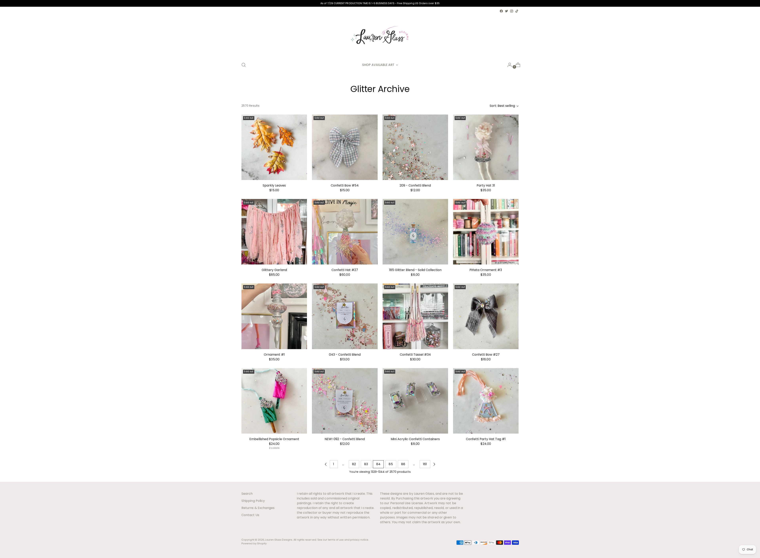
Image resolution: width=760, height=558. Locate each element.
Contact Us (250, 515)
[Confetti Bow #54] (344, 147)
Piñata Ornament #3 (485, 270)
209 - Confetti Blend (415, 185)
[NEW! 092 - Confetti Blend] (344, 401)
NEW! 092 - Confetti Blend (345, 439)
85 (391, 464)
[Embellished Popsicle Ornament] (274, 401)
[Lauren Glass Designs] (380, 36)
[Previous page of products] (325, 464)
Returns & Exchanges (258, 508)
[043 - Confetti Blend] (344, 316)
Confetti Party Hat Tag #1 (486, 439)
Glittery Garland (274, 270)
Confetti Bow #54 (345, 185)
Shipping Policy (253, 500)
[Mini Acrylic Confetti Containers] (415, 401)
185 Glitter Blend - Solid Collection (415, 270)
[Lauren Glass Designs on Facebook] (501, 11)
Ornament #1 (274, 354)
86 (403, 464)
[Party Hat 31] (486, 147)
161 (425, 464)
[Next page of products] (434, 464)
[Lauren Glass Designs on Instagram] (511, 11)
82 (354, 464)
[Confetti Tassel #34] (415, 316)
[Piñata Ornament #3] (486, 231)
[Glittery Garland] (274, 231)
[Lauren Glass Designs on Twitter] (506, 11)
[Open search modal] (244, 65)
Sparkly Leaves (274, 185)
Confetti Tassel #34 (415, 354)
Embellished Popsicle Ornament (274, 439)
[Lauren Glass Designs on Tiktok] (517, 11)
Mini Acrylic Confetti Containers (415, 439)
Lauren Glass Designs (278, 539)
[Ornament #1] (274, 316)
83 (366, 464)
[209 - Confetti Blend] (415, 147)
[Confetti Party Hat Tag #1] (486, 401)
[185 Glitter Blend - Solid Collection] (415, 231)
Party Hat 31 (486, 185)
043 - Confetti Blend (345, 354)
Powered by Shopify (254, 543)
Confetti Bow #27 (486, 354)
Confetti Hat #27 (345, 270)
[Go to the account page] (508, 65)
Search (247, 493)
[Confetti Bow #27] (486, 316)
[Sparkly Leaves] (274, 147)
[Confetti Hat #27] (344, 231)
